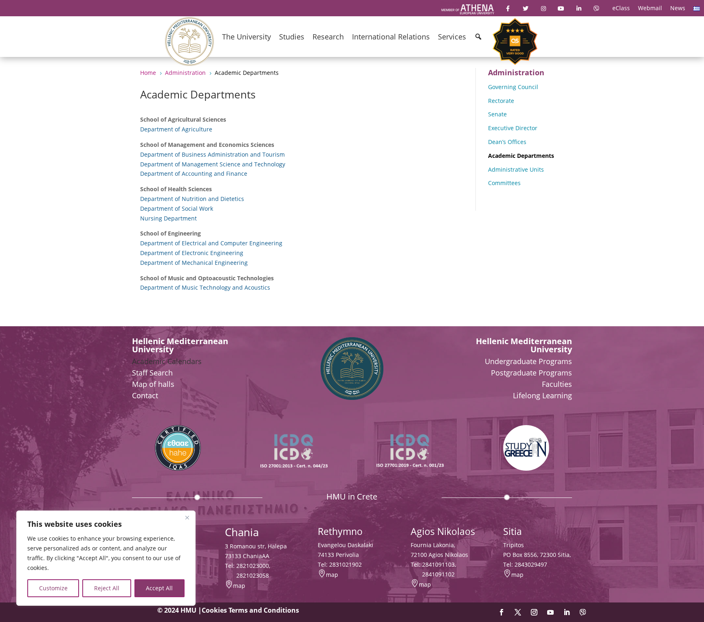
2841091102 (438, 574)
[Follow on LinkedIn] (566, 612)
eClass (621, 8)
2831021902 (345, 564)
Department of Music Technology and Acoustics (205, 287)
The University (246, 36)
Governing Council (513, 87)
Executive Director (512, 128)
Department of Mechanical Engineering (194, 262)
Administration (516, 72)
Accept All (159, 588)
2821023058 (252, 575)
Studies (291, 36)
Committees (504, 183)
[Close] (187, 517)
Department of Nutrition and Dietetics (192, 199)
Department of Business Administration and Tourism (212, 154)
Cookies (214, 610)
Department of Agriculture (176, 129)
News (677, 8)
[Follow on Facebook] (501, 612)
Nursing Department (168, 218)
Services (452, 36)
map (239, 585)
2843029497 (531, 564)
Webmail (650, 8)
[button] (478, 36)
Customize (53, 588)
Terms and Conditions (264, 610)
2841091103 (438, 564)
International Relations (391, 36)
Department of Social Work (176, 208)
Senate (497, 114)
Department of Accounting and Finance (193, 173)
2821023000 (252, 566)
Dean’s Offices (507, 142)
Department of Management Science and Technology (212, 164)
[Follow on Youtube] (550, 612)
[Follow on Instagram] (534, 612)
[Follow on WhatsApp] (583, 612)
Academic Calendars (167, 361)
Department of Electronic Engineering (191, 253)
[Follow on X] (517, 612)
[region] (106, 558)
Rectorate (501, 101)
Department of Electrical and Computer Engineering (211, 243)
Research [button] (328, 36)
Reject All (106, 588)
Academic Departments (521, 155)
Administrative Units (516, 169)
